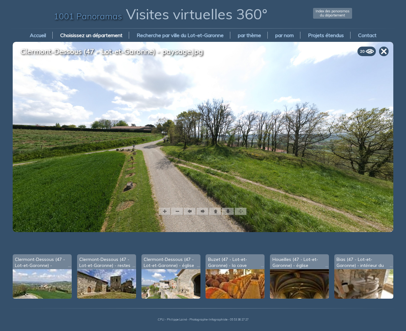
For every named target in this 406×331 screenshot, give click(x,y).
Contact (367, 35)
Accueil (38, 35)
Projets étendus (326, 35)
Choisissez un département (91, 35)
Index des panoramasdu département (333, 13)
